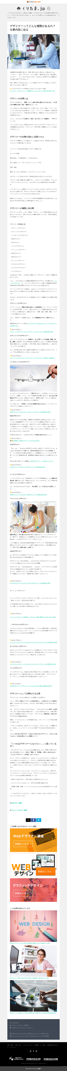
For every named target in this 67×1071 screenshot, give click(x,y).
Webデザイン (16, 1027)
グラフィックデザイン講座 (19, 810)
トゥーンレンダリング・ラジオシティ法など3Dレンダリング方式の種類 (30, 1036)
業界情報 (26, 1025)
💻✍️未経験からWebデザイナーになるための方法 (24, 440)
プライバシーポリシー (28, 1045)
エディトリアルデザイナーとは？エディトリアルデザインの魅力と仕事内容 (32, 358)
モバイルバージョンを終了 (33, 1068)
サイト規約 (42, 1045)
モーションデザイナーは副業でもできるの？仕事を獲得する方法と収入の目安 (33, 617)
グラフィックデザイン (17, 1025)
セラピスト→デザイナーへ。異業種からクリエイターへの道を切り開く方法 (32, 91)
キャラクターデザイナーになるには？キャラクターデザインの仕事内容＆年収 (33, 664)
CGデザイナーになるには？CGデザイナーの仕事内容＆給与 (27, 467)
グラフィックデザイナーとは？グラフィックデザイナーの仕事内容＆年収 (31, 331)
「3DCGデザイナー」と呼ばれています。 (41, 461)
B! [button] (39, 820)
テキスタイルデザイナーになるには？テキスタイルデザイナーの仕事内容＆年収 (33, 642)
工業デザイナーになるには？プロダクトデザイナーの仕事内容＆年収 (30, 412)
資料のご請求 (10, 1045)
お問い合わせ (18, 1045)
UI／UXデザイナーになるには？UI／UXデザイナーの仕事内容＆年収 (30, 583)
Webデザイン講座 (16, 803)
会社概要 (36, 1045)
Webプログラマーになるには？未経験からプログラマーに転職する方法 (30, 1033)
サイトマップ (13, 1047)
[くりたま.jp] (33, 8)
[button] (28, 820)
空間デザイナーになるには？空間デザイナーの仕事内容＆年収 (28, 494)
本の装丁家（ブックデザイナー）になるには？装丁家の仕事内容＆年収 (31, 686)
